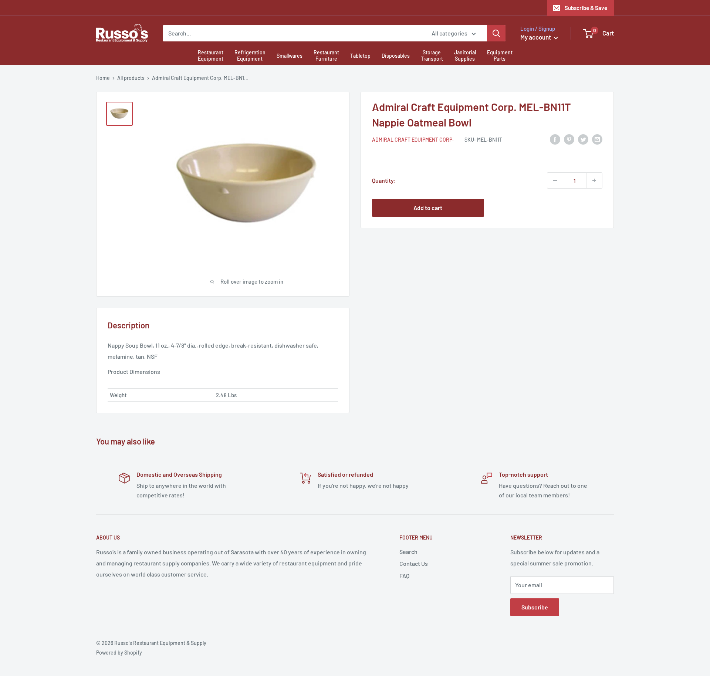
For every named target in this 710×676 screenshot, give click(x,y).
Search (408, 551)
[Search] (496, 33)
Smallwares (289, 56)
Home (103, 78)
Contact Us (413, 563)
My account (536, 37)
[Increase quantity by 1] (594, 180)
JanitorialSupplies (465, 55)
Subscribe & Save (586, 7)
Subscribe (534, 607)
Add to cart (427, 207)
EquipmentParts (500, 55)
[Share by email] (597, 139)
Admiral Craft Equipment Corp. (413, 139)
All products (131, 78)
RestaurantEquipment (210, 55)
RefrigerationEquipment (250, 55)
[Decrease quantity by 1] (555, 180)
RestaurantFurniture (326, 55)
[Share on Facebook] (555, 139)
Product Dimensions (134, 371)
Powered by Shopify (119, 652)
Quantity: (384, 180)
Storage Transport (432, 55)
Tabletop (360, 56)
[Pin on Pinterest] (569, 139)
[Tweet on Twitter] (583, 139)
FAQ (404, 575)
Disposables (396, 56)
